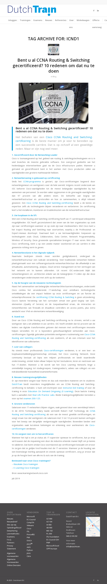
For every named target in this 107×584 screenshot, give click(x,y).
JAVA (29, 553)
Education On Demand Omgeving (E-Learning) (50, 391)
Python (30, 550)
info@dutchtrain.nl (74, 546)
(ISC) (29, 544)
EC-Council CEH (52, 539)
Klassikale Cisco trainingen (26, 464)
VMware (30, 525)
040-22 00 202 (71, 536)
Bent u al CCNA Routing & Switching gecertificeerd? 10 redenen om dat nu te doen (53, 65)
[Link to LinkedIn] (98, 10)
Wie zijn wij (11, 524)
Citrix (29, 556)
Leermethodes (13, 533)
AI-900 (48, 524)
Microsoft (31, 516)
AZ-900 (49, 518)
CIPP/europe (51, 548)
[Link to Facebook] (94, 10)
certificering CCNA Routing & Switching (55, 297)
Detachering (12, 530)
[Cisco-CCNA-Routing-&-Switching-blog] (53, 49)
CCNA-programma (32, 181)
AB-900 (49, 527)
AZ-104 (49, 521)
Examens (11, 536)
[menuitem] (12, 20)
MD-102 (49, 530)
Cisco (29, 528)
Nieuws (10, 518)
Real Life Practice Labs (43, 394)
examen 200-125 (32, 398)
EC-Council (31, 519)
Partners (10, 542)
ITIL (28, 531)
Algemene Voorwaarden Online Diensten (14, 562)
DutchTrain (17, 384)
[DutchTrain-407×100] (32, 10)
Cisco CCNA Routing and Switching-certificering (49, 202)
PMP (48, 542)
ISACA (29, 540)
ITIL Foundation (52, 536)
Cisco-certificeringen (53, 350)
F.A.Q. (9, 539)
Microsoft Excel (52, 545)
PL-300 (49, 533)
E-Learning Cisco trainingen (26, 467)
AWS (29, 547)
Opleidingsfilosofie (15, 527)
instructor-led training (73, 387)
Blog (54, 76)
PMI (28, 537)
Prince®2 (31, 534)
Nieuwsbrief (12, 521)
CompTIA (30, 522)
